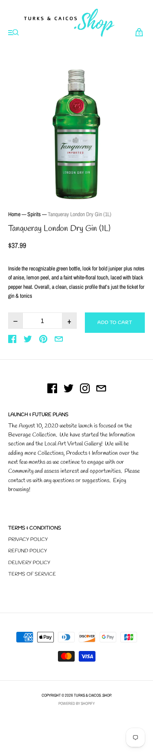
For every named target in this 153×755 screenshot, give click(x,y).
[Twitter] (68, 389)
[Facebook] (52, 389)
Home (14, 214)
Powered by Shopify (76, 703)
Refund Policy (27, 551)
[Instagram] (85, 389)
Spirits (34, 214)
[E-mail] (101, 389)
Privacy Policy (28, 539)
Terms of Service (32, 574)
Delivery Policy (29, 563)
